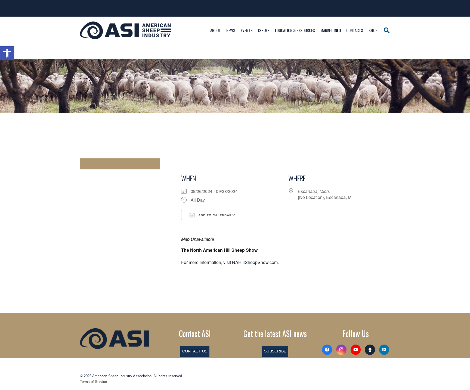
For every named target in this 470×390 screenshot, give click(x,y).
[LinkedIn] (384, 350)
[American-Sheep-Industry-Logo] (125, 30)
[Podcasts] (370, 350)
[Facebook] (327, 350)
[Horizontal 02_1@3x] (114, 338)
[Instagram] (341, 350)
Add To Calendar (214, 215)
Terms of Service (93, 382)
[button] (7, 53)
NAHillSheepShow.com (255, 262)
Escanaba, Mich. (314, 191)
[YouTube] (356, 350)
